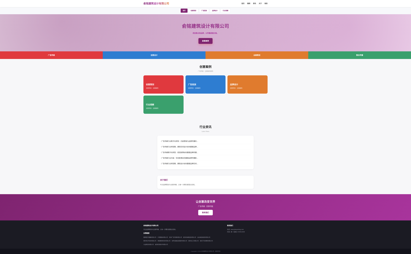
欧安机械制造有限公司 (189, 237)
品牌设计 (215, 10)
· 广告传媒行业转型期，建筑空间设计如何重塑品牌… (179, 147)
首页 (242, 3)
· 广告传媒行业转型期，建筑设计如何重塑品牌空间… (179, 163)
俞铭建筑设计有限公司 (156, 3)
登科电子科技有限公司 (149, 241)
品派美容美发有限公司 (203, 237)
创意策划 (193, 10)
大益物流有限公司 (148, 244)
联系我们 (205, 212)
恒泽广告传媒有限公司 (175, 237)
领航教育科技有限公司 (164, 241)
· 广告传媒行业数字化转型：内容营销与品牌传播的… (179, 141)
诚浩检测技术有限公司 (161, 244)
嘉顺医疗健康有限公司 (149, 237)
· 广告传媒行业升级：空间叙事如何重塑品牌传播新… (179, 158)
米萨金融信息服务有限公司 (179, 241)
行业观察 (225, 10)
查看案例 (205, 41)
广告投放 (204, 10)
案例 (248, 3)
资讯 (254, 3)
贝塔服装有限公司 (163, 237)
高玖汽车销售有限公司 (206, 241)
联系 (266, 3)
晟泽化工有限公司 (193, 241)
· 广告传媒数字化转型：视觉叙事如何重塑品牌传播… (179, 152)
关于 (260, 3)
